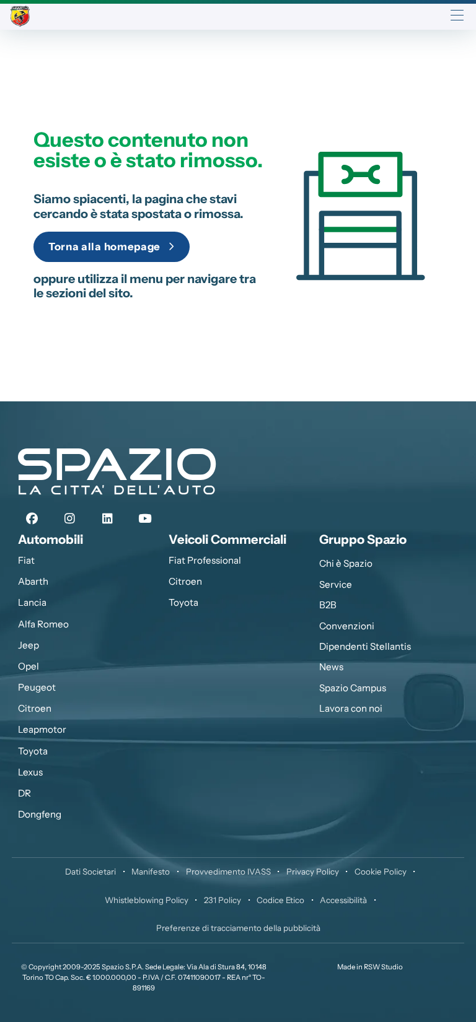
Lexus (30, 772)
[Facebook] (32, 519)
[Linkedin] (107, 519)
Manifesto (150, 871)
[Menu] (457, 16)
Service (335, 584)
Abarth (33, 581)
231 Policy (222, 900)
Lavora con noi (350, 708)
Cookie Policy (381, 871)
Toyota (33, 751)
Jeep (28, 645)
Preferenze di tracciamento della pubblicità (238, 928)
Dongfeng (39, 814)
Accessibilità (343, 900)
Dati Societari (90, 871)
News (331, 667)
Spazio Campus (352, 688)
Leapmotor (42, 729)
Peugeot (37, 687)
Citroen (34, 708)
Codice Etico (280, 900)
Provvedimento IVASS (228, 871)
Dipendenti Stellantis (365, 646)
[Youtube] (145, 519)
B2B (328, 605)
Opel (28, 666)
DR (24, 793)
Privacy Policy (312, 871)
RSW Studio (383, 967)
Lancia (32, 602)
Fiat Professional (205, 560)
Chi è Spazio (345, 563)
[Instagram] (69, 519)
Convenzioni (346, 626)
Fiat (26, 560)
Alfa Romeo (43, 624)
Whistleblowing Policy (146, 900)
